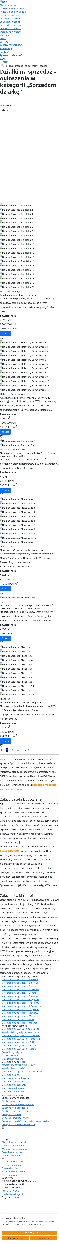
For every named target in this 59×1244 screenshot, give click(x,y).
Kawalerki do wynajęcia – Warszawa (20, 1032)
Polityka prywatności (12, 1174)
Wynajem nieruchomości (14, 1148)
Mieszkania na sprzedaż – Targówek (20, 1009)
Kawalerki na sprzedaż (13, 1068)
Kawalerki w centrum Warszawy (18, 1064)
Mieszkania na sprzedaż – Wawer (19, 1016)
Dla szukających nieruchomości (18, 1142)
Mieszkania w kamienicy (14, 1088)
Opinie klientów (10, 1168)
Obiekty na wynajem (10, 31)
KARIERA (4, 51)
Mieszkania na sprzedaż (12, 8)
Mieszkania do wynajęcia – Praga (19, 1045)
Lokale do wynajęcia (10, 25)
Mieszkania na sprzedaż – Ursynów (20, 1012)
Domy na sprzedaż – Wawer (16, 1117)
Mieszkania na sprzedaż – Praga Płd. (20, 999)
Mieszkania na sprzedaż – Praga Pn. (20, 1002)
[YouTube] (3, 1203)
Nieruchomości (8, 5)
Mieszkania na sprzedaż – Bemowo (20, 979)
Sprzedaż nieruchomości (14, 1145)
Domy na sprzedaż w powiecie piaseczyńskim (25, 1121)
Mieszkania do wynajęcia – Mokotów (21, 1035)
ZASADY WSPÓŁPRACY (11, 45)
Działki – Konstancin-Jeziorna (16, 1111)
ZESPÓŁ (4, 41)
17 (24, 750)
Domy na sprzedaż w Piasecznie (18, 1124)
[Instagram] (3, 1207)
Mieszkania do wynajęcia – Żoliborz (20, 1042)
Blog (2, 58)
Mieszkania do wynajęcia (13, 11)
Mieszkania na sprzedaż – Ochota (19, 992)
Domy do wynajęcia (12, 1052)
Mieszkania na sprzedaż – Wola (18, 1019)
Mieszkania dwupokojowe (15, 1078)
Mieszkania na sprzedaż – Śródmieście (21, 1006)
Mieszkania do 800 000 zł (14, 1081)
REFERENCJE (6, 48)
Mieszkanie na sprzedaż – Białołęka (20, 982)
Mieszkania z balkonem (14, 1091)
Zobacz (5, 333)
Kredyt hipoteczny (11, 1155)
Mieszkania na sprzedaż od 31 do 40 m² (22, 1071)
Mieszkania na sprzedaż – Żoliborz (19, 1022)
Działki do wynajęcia (12, 1055)
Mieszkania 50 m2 (11, 1074)
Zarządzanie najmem (12, 1152)
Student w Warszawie (13, 1161)
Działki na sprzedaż (10, 18)
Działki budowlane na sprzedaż (18, 1104)
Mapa (5, 110)
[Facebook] (3, 1200)
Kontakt (4, 61)
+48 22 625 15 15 (10, 1191)
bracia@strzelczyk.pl (12, 1194)
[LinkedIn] (3, 1210)
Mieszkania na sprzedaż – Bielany (19, 986)
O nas (3, 38)
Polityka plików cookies (14, 1171)
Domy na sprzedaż (9, 15)
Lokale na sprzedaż (10, 21)
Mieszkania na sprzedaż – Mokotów (20, 989)
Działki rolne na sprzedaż (15, 1107)
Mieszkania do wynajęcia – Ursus (19, 1048)
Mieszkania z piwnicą (12, 1094)
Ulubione (4, 35)
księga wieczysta (9, 850)
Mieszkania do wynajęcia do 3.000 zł (20, 1028)
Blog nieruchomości (12, 1164)
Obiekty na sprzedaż (10, 28)
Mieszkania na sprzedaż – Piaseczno (20, 996)
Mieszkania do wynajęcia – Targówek (21, 1038)
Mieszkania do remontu (14, 1084)
